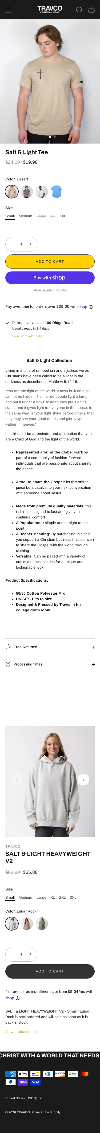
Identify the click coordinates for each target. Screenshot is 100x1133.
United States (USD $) (21, 1098)
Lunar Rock (11, 923)
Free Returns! (25, 647)
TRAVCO (13, 846)
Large (41, 216)
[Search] (79, 11)
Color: (16, 179)
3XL (73, 897)
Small (10, 216)
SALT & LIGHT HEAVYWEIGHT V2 (48, 857)
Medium (25, 216)
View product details (22, 1032)
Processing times (27, 664)
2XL (62, 897)
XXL (62, 216)
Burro (26, 923)
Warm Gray (26, 191)
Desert (11, 191)
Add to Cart (50, 261)
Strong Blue (56, 191)
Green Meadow (41, 923)
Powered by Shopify (46, 1112)
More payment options (50, 290)
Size (9, 208)
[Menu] (8, 10)
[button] (16, 779)
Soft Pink (41, 191)
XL (52, 216)
